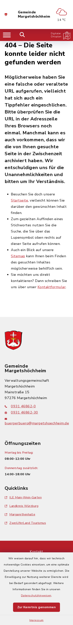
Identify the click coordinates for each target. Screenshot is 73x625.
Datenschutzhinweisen (36, 595)
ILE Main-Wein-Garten (25, 497)
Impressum (36, 620)
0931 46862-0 (23, 406)
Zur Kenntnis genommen (36, 607)
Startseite (19, 200)
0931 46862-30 (24, 412)
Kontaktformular (52, 287)
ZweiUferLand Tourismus (27, 523)
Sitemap (18, 256)
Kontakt (36, 551)
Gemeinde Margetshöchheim (34, 14)
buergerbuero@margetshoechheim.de (37, 423)
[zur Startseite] (6, 14)
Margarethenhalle (22, 514)
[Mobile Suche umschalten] (22, 35)
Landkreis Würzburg (23, 506)
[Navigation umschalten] (7, 35)
